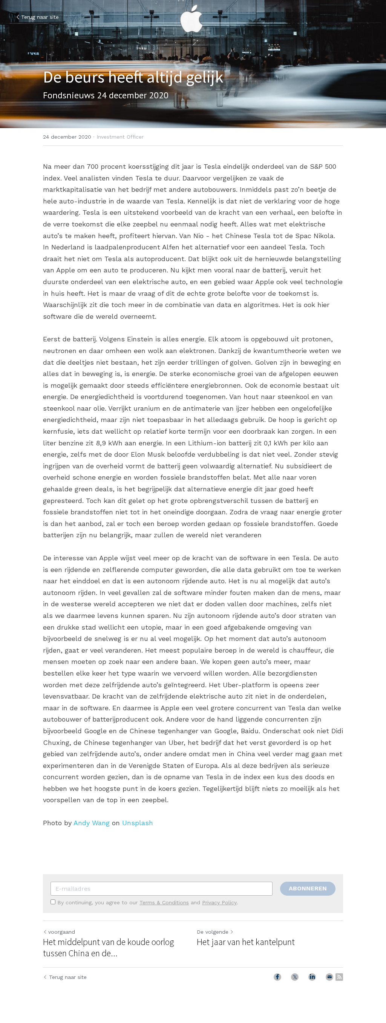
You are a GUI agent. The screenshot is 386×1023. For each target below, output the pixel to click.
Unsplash (137, 823)
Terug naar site (40, 17)
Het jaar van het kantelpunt (246, 942)
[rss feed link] (339, 977)
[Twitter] (295, 977)
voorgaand (61, 932)
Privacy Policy (219, 902)
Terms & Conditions (164, 902)
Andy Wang (92, 823)
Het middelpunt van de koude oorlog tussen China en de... (108, 947)
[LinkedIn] (312, 977)
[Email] (329, 977)
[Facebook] (277, 977)
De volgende (212, 932)
